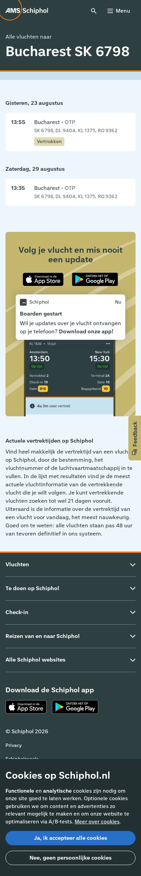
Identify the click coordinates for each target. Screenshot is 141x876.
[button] (134, 438)
